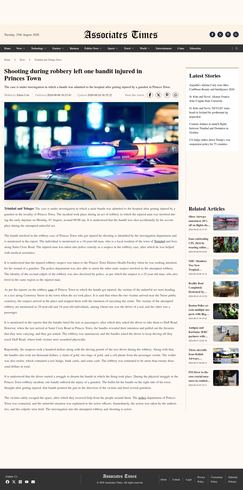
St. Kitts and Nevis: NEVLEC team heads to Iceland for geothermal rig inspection (209, 112)
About (163, 479)
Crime (180, 48)
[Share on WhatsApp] (236, 34)
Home (7, 48)
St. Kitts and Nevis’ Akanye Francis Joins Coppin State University (209, 99)
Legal (189, 479)
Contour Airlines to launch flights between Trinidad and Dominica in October (208, 128)
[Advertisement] (121, 11)
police (142, 397)
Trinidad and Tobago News (48, 59)
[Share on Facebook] (212, 34)
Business (74, 48)
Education (195, 48)
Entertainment (164, 48)
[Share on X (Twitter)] (220, 34)
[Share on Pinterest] (228, 34)
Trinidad (159, 241)
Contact (176, 479)
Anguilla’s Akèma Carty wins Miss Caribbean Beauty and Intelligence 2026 (211, 87)
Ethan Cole (23, 95)
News (22, 59)
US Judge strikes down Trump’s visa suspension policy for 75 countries (209, 142)
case (51, 289)
